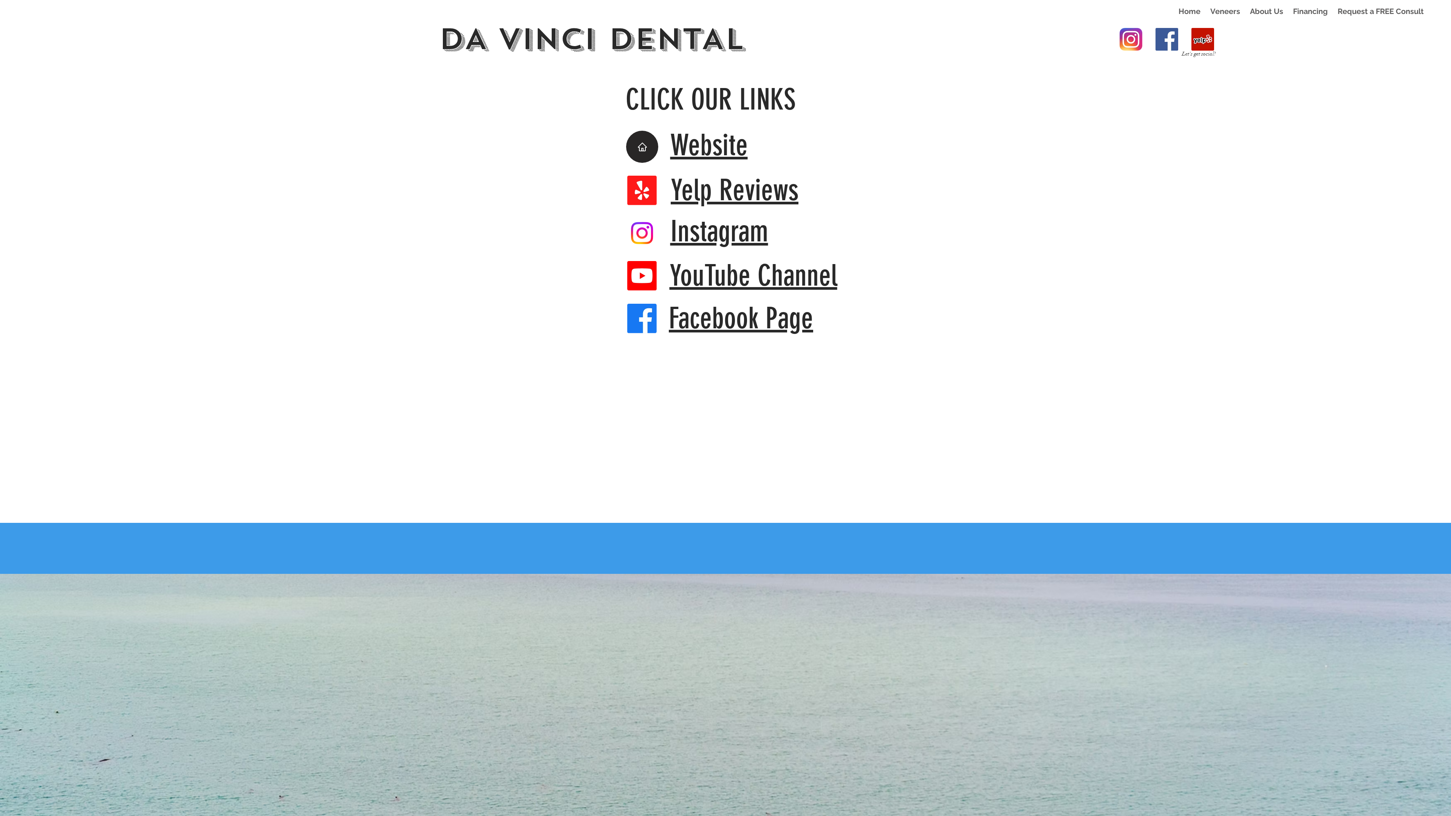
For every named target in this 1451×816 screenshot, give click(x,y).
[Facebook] (642, 318)
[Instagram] (1131, 39)
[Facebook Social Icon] (1167, 39)
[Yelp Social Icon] (1202, 39)
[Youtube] (642, 276)
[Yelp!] (642, 190)
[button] (1225, 11)
